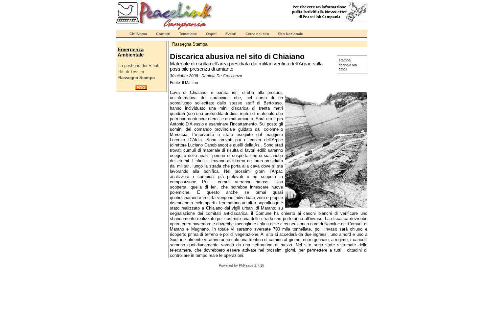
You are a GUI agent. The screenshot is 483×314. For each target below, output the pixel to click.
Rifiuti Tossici (131, 71)
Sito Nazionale (290, 34)
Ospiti (211, 34)
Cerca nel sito (257, 34)
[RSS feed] (141, 88)
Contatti (163, 34)
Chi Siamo (138, 34)
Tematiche (188, 34)
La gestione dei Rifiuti (138, 65)
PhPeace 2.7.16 (251, 265)
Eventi (230, 34)
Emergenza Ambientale (131, 52)
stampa (345, 60)
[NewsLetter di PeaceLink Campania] (328, 20)
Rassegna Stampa (136, 77)
